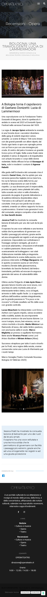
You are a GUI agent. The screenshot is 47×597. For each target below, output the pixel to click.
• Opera (22, 529)
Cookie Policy (36, 592)
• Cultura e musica (23, 526)
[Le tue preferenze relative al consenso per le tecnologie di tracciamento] (43, 593)
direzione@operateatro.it (22, 562)
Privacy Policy (26, 592)
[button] (19, 409)
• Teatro (22, 531)
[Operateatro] (13, 4)
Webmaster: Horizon (12, 592)
